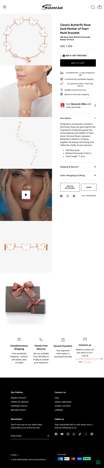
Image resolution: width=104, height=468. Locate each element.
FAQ (57, 397)
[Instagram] (68, 433)
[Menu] (5, 7)
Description (65, 118)
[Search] (93, 7)
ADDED (88, 187)
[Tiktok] (80, 433)
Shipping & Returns (69, 166)
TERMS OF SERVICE (20, 401)
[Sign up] (48, 435)
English (14, 455)
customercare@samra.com (88, 358)
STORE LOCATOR (62, 406)
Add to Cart (78, 63)
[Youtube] (62, 433)
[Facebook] (56, 433)
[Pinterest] (91, 433)
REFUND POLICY (18, 410)
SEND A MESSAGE (63, 401)
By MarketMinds (39, 459)
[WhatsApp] (74, 433)
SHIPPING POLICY (19, 406)
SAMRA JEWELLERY (24, 459)
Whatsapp (86, 361)
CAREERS (59, 410)
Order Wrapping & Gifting (72, 175)
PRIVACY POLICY (18, 397)
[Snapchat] (85, 433)
